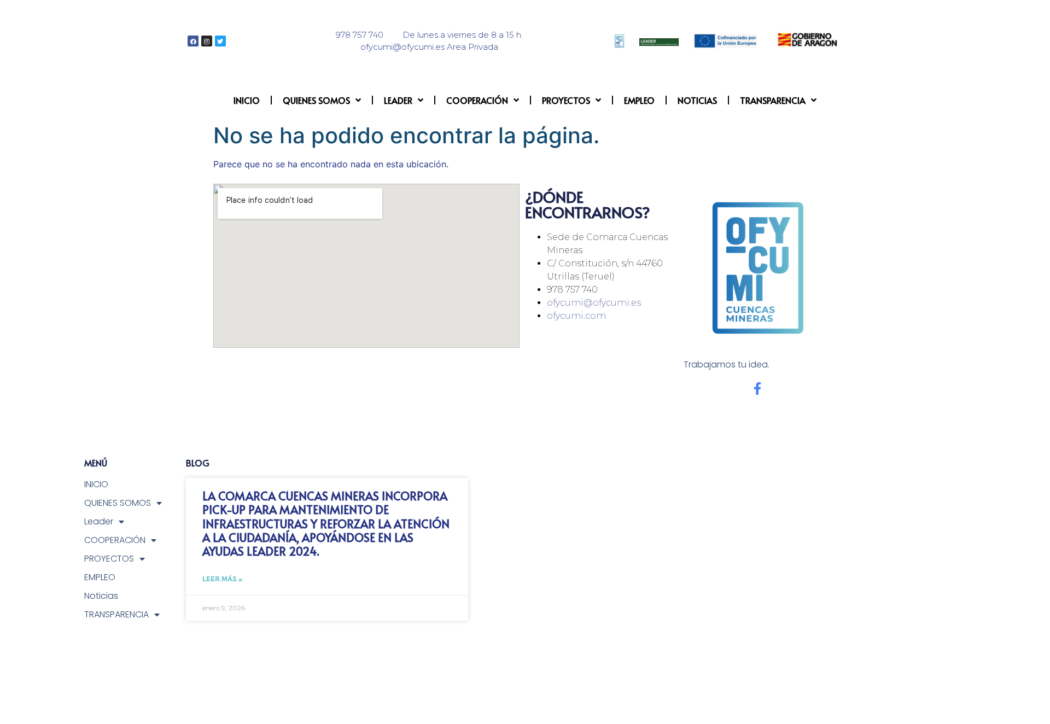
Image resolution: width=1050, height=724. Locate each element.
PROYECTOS (566, 100)
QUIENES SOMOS (316, 100)
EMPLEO (639, 100)
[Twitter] (220, 41)
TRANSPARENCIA (773, 100)
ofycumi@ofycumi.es (594, 302)
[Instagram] (206, 41)
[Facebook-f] (757, 388)
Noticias (697, 100)
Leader (398, 100)
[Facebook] (193, 41)
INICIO (247, 100)
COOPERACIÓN (477, 100)
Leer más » (222, 579)
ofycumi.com (576, 316)
